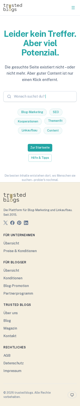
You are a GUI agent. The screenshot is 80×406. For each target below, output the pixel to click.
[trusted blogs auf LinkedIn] (26, 223)
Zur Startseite (40, 147)
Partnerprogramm (18, 293)
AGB (6, 355)
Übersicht (11, 243)
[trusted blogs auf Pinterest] (19, 223)
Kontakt (9, 336)
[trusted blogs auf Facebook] (12, 223)
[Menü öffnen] (73, 7)
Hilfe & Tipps (40, 157)
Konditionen (12, 278)
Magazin (10, 328)
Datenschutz (13, 363)
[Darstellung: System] (72, 395)
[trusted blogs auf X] (5, 223)
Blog (7, 321)
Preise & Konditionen (20, 251)
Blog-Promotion (16, 286)
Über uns (10, 313)
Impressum (12, 371)
